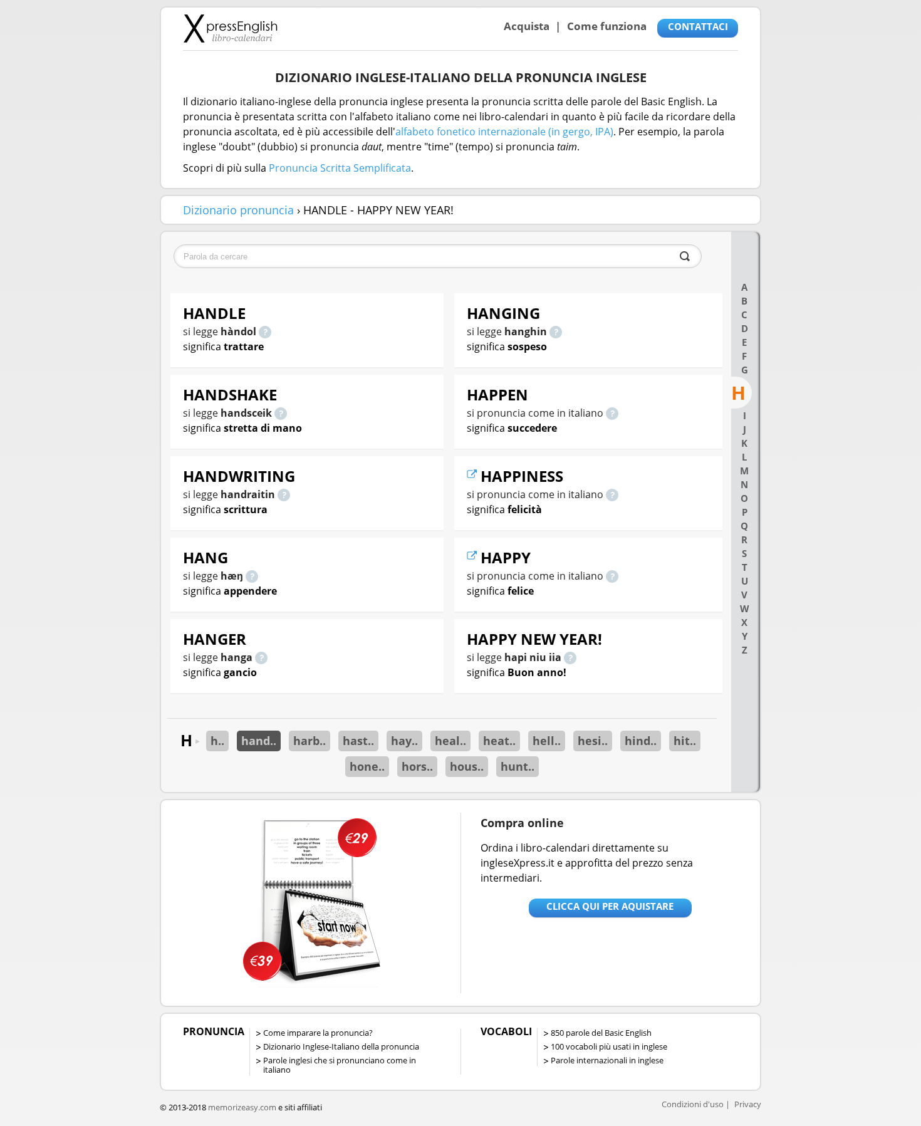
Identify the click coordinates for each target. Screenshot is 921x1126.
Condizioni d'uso (693, 1104)
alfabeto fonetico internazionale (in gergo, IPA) (504, 131)
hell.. (547, 740)
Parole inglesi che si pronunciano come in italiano (339, 1065)
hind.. (641, 740)
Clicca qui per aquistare (610, 906)
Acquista (526, 26)
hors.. (417, 766)
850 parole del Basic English (601, 1032)
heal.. (450, 740)
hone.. (367, 766)
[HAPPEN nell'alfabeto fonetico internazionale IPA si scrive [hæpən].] (612, 413)
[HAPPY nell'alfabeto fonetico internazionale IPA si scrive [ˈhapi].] (612, 576)
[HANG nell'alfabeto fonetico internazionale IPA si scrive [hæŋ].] (252, 576)
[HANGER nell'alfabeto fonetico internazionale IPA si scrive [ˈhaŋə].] (261, 657)
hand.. (258, 740)
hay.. (404, 740)
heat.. (499, 740)
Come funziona (607, 26)
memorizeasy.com (242, 1107)
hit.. (685, 740)
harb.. (309, 740)
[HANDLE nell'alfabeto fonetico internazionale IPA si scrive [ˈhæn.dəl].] (265, 331)
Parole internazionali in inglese (607, 1060)
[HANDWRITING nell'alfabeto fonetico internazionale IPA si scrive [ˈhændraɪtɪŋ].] (284, 494)
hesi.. (593, 740)
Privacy (747, 1104)
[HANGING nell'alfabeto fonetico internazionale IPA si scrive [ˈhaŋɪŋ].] (555, 331)
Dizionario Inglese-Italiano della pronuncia (341, 1046)
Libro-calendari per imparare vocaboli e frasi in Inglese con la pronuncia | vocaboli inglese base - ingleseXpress (230, 28)
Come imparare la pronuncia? (318, 1032)
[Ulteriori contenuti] (474, 476)
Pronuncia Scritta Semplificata (340, 168)
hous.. (467, 766)
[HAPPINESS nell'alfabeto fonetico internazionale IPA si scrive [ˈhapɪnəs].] (612, 494)
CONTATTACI (698, 26)
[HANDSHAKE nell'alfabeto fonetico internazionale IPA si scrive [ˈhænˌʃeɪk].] (280, 413)
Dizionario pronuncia (238, 209)
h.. (217, 740)
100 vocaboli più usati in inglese (609, 1046)
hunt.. (517, 766)
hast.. (358, 740)
